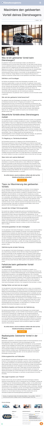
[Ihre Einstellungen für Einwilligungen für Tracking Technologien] (2, 424)
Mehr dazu (33, 397)
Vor (40, 20)
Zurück (37, 20)
